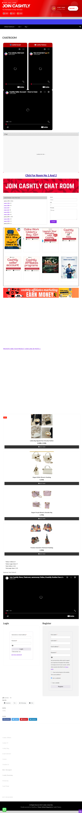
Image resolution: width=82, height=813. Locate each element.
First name (54, 634)
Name (51, 197)
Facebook (7, 719)
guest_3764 (7, 203)
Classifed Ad (5, 764)
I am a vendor (55, 683)
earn (19, 26)
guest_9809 (7, 205)
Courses (4, 759)
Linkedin (33, 719)
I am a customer (56, 678)
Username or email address (19, 634)
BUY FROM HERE (7, 797)
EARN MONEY (6, 753)
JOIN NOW (73, 8)
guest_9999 (7, 221)
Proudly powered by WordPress (29, 807)
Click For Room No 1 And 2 (41, 175)
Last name (54, 640)
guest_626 (6, 207)
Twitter (16, 719)
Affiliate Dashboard (9, 26)
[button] (13, 645)
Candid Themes (57, 807)
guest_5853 (7, 219)
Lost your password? (16, 654)
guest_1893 (7, 214)
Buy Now (42, 447)
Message (52, 207)
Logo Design (5, 786)
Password (14, 640)
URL (51, 202)
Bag (26, 26)
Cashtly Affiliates (6, 737)
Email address (55, 646)
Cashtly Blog (5, 748)
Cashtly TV (5, 743)
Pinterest (24, 719)
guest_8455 (7, 212)
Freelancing (5, 780)
